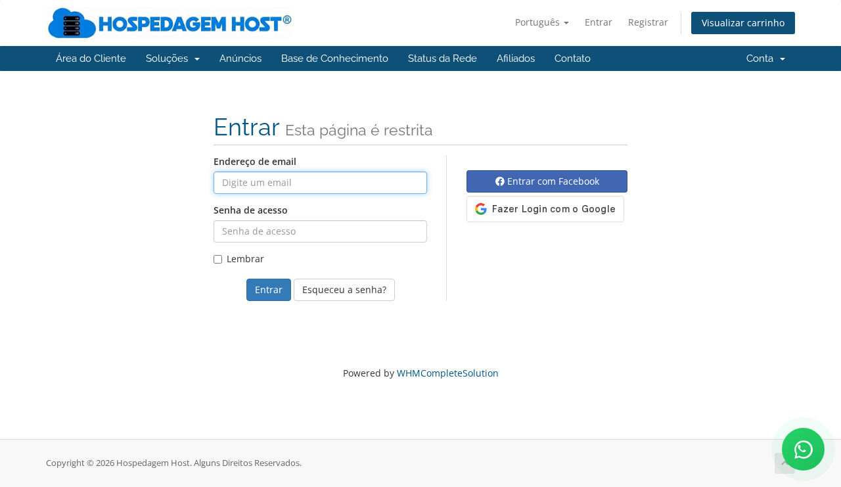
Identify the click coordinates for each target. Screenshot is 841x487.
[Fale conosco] (803, 449)
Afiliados (516, 58)
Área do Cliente (91, 58)
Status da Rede (442, 58)
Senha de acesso (251, 210)
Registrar (648, 22)
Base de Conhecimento (334, 58)
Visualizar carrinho (743, 22)
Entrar (598, 22)
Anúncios (240, 58)
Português (538, 22)
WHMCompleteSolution (448, 373)
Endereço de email (255, 161)
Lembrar (245, 258)
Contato (573, 58)
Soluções (169, 58)
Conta (762, 58)
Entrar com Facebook (552, 181)
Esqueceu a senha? (344, 289)
